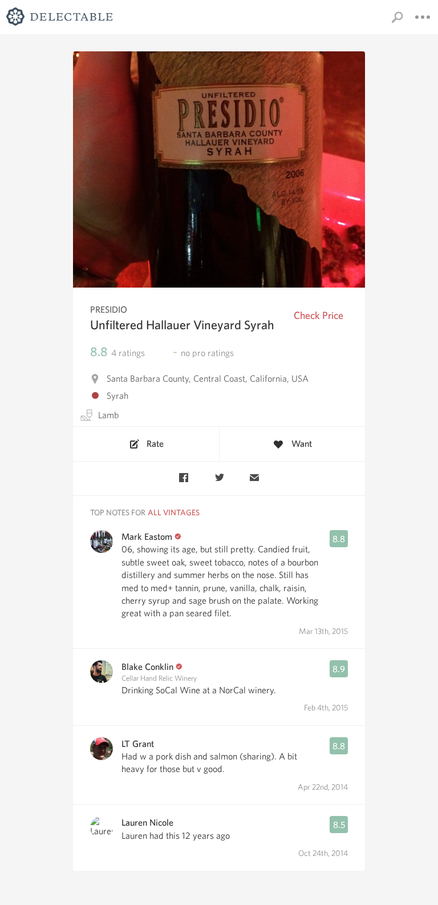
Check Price (318, 315)
